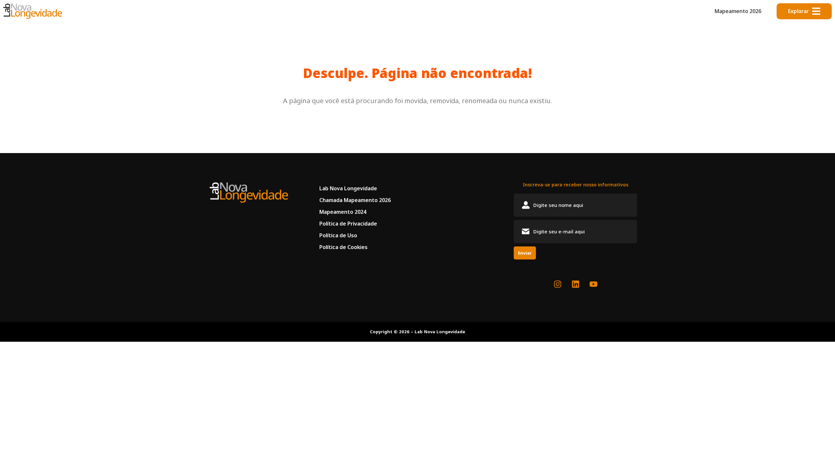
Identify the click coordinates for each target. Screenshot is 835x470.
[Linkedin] (575, 284)
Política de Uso (338, 235)
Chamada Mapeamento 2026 (355, 200)
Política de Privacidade (348, 223)
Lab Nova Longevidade (348, 188)
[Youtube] (593, 284)
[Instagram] (557, 284)
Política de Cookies (343, 247)
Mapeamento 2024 (342, 211)
